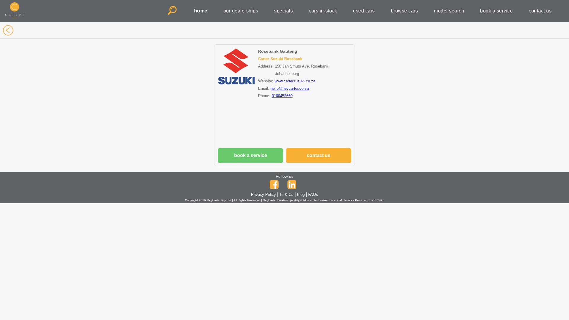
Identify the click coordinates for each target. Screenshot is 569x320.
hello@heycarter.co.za (290, 88)
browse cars (404, 10)
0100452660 (282, 96)
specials (283, 10)
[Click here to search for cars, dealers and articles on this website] (173, 11)
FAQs (313, 194)
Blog (301, 194)
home (200, 10)
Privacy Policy (263, 194)
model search (449, 10)
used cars (364, 10)
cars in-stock (323, 10)
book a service (496, 10)
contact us (540, 10)
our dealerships (240, 10)
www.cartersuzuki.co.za (295, 81)
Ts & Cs (286, 194)
